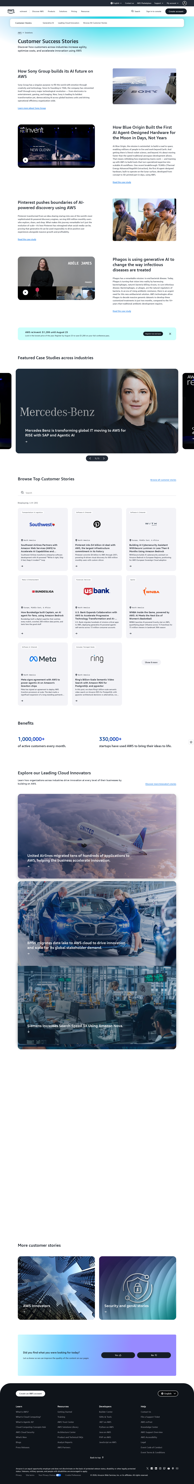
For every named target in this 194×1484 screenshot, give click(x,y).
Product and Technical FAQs (70, 1437)
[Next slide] (105, 458)
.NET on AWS (105, 1422)
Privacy (19, 1475)
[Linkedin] (156, 1468)
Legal (143, 1442)
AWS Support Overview (152, 1432)
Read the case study (122, 182)
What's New (21, 1437)
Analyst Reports (65, 1442)
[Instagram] (160, 1468)
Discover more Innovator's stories (160, 784)
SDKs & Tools (105, 1416)
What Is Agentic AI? (25, 1422)
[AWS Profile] (185, 3)
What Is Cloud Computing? (28, 1416)
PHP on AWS (105, 1437)
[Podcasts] (173, 1468)
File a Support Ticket (150, 1416)
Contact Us (146, 1411)
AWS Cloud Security (25, 1432)
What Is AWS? (22, 1411)
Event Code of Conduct (151, 1447)
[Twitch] (164, 1468)
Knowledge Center (149, 1427)
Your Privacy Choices (47, 1475)
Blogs (18, 1442)
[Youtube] (169, 1468)
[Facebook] (152, 1468)
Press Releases (22, 1447)
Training (61, 1416)
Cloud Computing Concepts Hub (31, 1427)
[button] (38, 11)
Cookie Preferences (73, 1475)
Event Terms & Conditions (153, 1452)
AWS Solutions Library (68, 1427)
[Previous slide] (89, 458)
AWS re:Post (146, 1422)
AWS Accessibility (149, 1437)
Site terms (30, 1475)
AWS (20, 32)
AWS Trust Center (66, 1422)
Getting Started (65, 1411)
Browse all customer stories (163, 479)
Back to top (95, 1457)
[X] (147, 1468)
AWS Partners (64, 1447)
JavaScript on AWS (107, 1442)
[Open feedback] (191, 742)
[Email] (177, 1468)
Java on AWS (105, 1432)
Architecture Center (67, 1432)
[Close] (170, 334)
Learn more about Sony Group (32, 108)
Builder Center (106, 1411)
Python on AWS (106, 1427)
